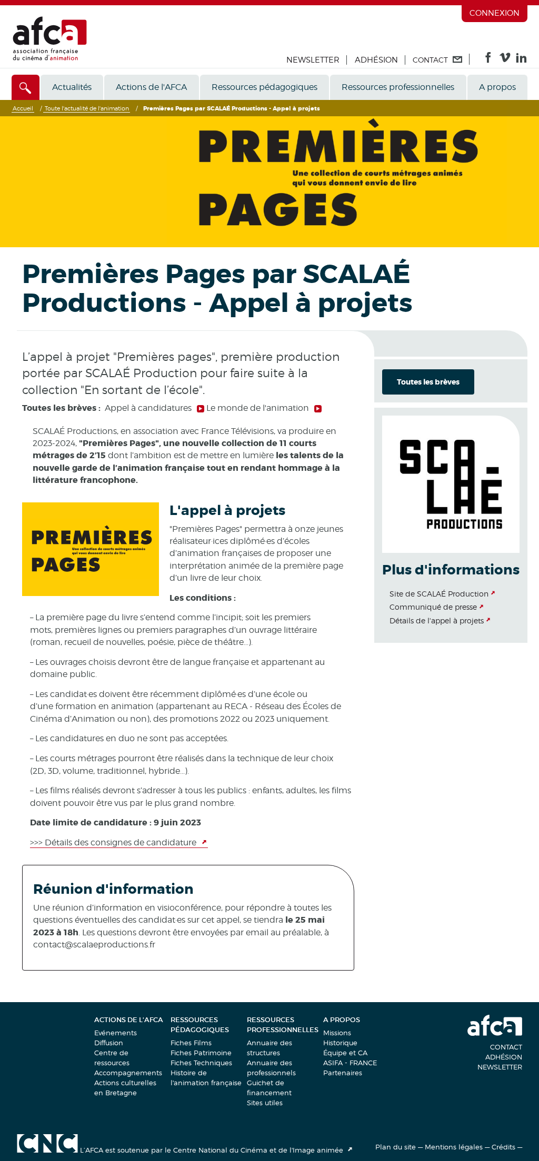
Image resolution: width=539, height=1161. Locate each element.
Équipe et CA (345, 1052)
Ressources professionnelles (398, 87)
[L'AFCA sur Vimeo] (505, 60)
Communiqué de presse (433, 606)
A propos (497, 87)
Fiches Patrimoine (201, 1052)
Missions (337, 1032)
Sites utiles (265, 1102)
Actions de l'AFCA (151, 87)
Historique (340, 1042)
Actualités (72, 87)
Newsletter (313, 60)
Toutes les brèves (428, 382)
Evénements (115, 1032)
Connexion (495, 13)
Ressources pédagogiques (264, 87)
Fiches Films (191, 1042)
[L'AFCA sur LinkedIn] (521, 60)
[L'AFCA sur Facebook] (488, 60)
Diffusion (108, 1042)
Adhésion (376, 60)
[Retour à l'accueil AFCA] (50, 58)
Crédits (503, 1147)
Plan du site (395, 1147)
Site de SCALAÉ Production (439, 593)
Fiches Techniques (201, 1062)
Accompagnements (128, 1072)
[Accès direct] (25, 87)
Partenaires (342, 1072)
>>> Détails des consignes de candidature (114, 842)
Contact (506, 1047)
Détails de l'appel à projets (437, 620)
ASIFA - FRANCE (350, 1062)
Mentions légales (454, 1147)
